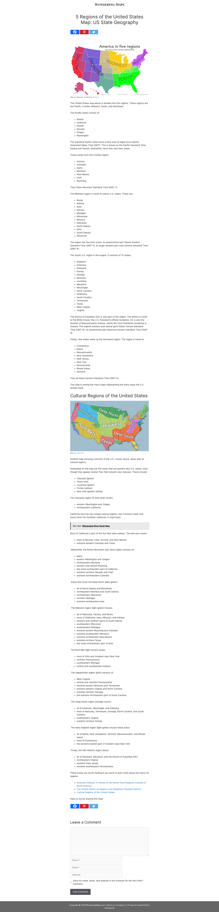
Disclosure (109, 908)
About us (111, 905)
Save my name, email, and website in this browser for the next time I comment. (108, 882)
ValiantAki (80, 453)
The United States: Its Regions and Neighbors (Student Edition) (109, 789)
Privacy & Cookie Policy (138, 905)
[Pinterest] (84, 32)
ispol (97, 97)
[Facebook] (74, 32)
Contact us (121, 905)
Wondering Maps (109, 4)
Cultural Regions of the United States (96, 792)
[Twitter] (93, 32)
